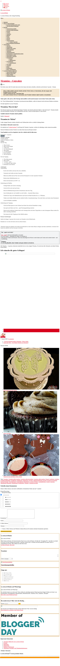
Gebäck (8, 38)
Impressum (6, 644)
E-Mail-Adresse (4, 523)
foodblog (57, 479)
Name (2, 520)
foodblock (52, 479)
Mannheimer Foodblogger (18, 483)
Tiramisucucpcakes (33, 483)
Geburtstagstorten (10, 52)
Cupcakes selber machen (14, 479)
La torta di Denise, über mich (7, 545)
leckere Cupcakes (50, 481)
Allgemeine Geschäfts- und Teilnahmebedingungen (15, 648)
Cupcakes (8, 34)
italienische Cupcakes (28, 480)
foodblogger (19, 480)
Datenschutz (6, 645)
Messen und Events (10, 73)
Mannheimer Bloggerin (6, 483)
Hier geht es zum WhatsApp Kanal (9, 594)
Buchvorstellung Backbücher (13, 43)
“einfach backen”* (13, 127)
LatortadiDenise (42, 481)
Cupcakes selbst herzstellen (26, 479)
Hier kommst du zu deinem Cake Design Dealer (12, 610)
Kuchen (8, 31)
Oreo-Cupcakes (7, 433)
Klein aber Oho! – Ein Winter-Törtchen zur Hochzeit (16, 342)
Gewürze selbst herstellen (12, 30)
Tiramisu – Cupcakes (11, 81)
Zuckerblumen (9, 57)
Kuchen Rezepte (4, 481)
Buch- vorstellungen (11, 69)
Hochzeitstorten (10, 49)
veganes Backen (10, 40)
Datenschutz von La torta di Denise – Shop (37, 656)
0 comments (11, 339)
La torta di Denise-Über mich (13, 24)
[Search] (19, 603)
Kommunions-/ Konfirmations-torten (14, 53)
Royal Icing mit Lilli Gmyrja (10, 390)
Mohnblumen (12, 60)
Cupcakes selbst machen (39, 479)
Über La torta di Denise (9, 23)
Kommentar (4, 518)
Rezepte (5, 27)
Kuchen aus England (52, 480)
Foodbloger (13, 480)
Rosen (10, 59)
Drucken (3, 136)
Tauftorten (8, 51)
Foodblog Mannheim (5, 480)
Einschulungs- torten (11, 55)
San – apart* (4, 235)
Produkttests (9, 68)
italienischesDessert (37, 480)
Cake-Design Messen (11, 72)
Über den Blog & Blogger (12, 26)
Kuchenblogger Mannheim (23, 481)
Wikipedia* (7, 116)
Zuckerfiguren (9, 61)
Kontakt (5, 643)
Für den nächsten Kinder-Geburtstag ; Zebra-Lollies (16, 341)
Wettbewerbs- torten (11, 48)
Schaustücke (9, 47)
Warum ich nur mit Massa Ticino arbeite (13, 476)
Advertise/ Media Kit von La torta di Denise (14, 641)
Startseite (6, 22)
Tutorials (8, 45)
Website (2, 526)
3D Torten (8, 64)
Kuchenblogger (12, 481)
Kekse (7, 36)
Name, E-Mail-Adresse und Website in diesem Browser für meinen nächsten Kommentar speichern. (25, 528)
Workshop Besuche (10, 76)
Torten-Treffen (9, 74)
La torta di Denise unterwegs (10, 70)
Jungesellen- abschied (11, 56)
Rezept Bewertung (5, 491)
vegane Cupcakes (13, 42)
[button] (1, 19)
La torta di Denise (4, 12)
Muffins (8, 35)
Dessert (8, 39)
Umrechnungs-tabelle (11, 28)
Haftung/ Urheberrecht (9, 647)
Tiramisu (27, 483)
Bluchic (25, 656)
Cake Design (7, 44)
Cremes (8, 32)
